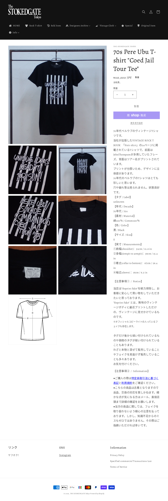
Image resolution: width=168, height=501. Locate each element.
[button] (143, 12)
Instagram (65, 455)
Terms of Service (118, 466)
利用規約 (126, 383)
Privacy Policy (117, 455)
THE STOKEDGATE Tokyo (80, 493)
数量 (115, 88)
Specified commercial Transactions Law (131, 461)
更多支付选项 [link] (136, 123)
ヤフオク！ (14, 455)
